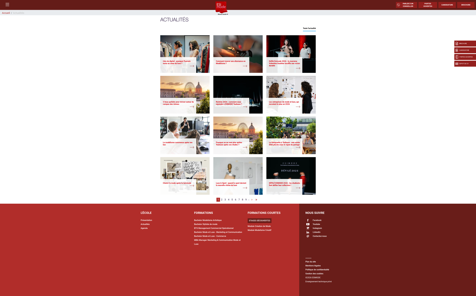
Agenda (144, 228)
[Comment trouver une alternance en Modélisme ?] (231, 66)
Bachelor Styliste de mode (205, 224)
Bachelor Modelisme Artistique (208, 220)
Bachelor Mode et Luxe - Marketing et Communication (218, 232)
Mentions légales (313, 265)
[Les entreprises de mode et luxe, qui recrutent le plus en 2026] (284, 107)
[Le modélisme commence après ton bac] (178, 147)
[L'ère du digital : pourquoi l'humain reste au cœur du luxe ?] (178, 66)
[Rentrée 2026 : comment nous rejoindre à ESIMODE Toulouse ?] (231, 107)
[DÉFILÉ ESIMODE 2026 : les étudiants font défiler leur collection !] (284, 188)
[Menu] (6, 5)
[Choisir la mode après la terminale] (178, 186)
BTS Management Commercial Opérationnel (214, 228)
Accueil (6, 12)
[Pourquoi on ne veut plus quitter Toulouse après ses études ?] (231, 147)
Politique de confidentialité (317, 269)
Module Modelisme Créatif (259, 230)
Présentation (146, 220)
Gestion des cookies (314, 273)
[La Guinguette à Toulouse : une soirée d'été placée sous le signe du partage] (284, 147)
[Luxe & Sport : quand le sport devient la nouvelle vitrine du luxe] (231, 188)
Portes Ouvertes (427, 5)
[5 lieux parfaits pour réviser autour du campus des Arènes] (178, 107)
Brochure (465, 5)
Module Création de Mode (259, 226)
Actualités (145, 224)
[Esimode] (222, 8)
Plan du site (310, 262)
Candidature (447, 5)
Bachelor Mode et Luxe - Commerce (210, 236)
